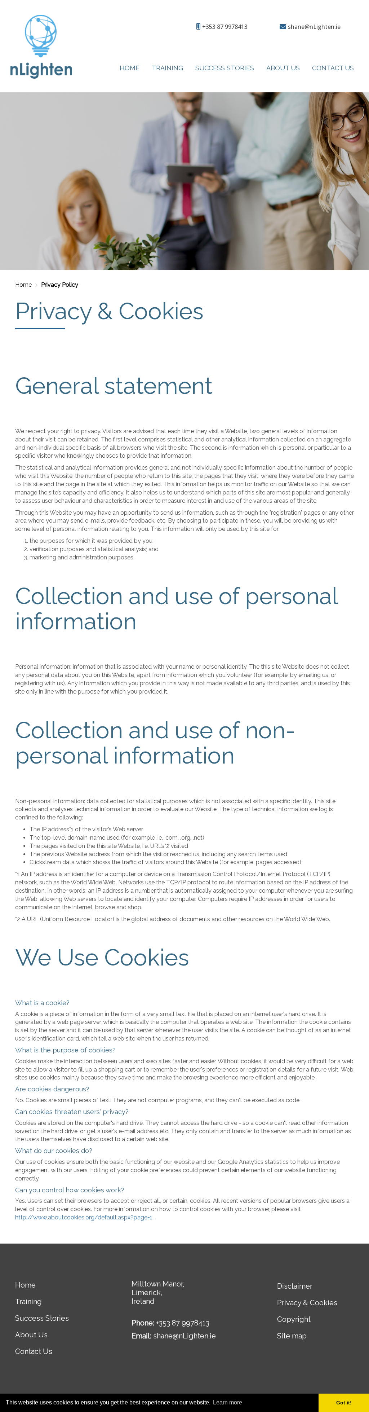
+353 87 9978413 (182, 1323)
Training (167, 68)
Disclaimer (294, 1286)
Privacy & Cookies (307, 1302)
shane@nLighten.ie (184, 1336)
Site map (292, 1336)
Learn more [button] (227, 1402)
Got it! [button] (344, 1403)
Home (129, 68)
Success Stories (224, 68)
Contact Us (333, 68)
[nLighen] (48, 47)
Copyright (294, 1319)
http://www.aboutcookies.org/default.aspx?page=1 (83, 1217)
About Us (283, 68)
